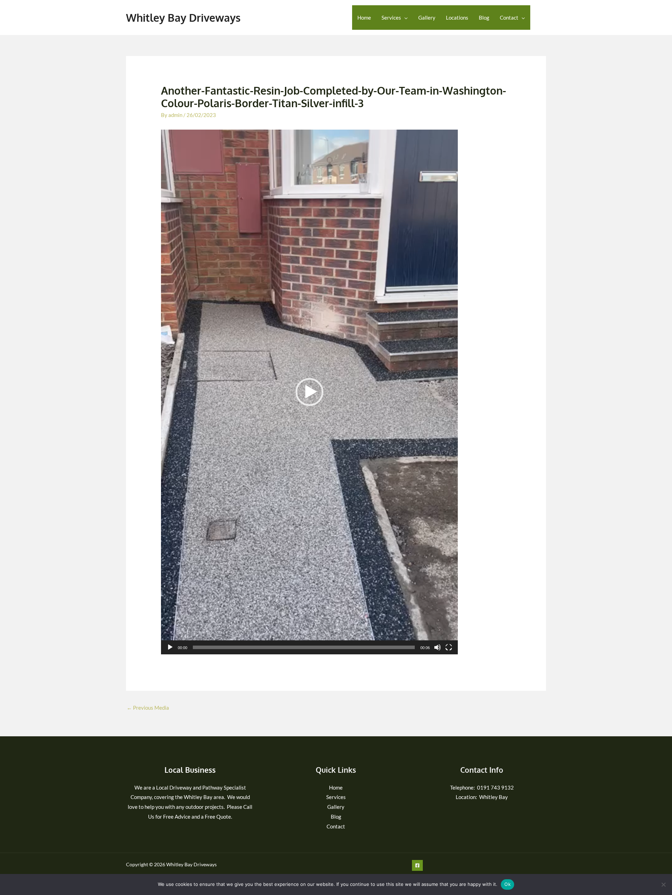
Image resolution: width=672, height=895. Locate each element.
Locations (457, 17)
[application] (309, 392)
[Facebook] (541, 18)
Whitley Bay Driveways (183, 17)
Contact (509, 17)
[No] (663, 884)
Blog (484, 17)
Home (364, 17)
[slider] (304, 647)
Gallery (426, 17)
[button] (309, 392)
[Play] (170, 647)
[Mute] (437, 647)
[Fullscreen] (448, 647)
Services (391, 17)
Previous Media (148, 707)
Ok (507, 884)
